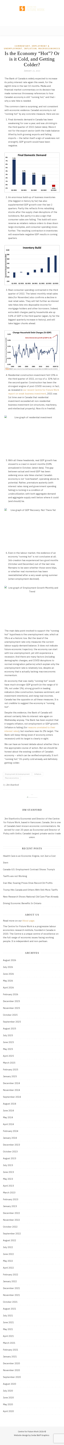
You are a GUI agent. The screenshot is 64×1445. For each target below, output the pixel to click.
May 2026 (8, 980)
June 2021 (8, 1322)
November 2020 (11, 1370)
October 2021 (10, 1301)
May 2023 (8, 1178)
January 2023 (10, 1206)
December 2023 (11, 1144)
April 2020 (8, 1411)
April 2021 (8, 1336)
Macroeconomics (49, 48)
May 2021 (8, 1329)
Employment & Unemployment (17, 774)
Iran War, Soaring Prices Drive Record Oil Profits (28, 883)
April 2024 (8, 1124)
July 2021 (8, 1315)
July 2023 (8, 1165)
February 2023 (10, 1199)
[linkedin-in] (36, 3)
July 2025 (8, 1035)
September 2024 (12, 1096)
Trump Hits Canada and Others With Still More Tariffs (30, 889)
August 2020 (9, 1383)
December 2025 (11, 1001)
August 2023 (9, 1158)
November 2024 (11, 1090)
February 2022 (10, 1274)
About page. (28, 920)
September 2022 (12, 1233)
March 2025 (9, 1062)
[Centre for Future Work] (32, 13)
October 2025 (10, 1014)
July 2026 (8, 967)
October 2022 (10, 1226)
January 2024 (10, 1137)
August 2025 (9, 1028)
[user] (40, 3)
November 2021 (11, 1295)
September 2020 (12, 1377)
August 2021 (9, 1308)
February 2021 (10, 1349)
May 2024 (8, 1117)
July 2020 (8, 1390)
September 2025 (12, 1021)
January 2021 (10, 1356)
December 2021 (11, 1288)
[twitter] (24, 3)
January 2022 (10, 1281)
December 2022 (11, 1213)
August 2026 (9, 960)
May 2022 (8, 1260)
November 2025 (11, 1008)
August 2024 (9, 1103)
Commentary (22, 46)
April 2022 (8, 1267)
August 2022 (9, 1240)
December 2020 (11, 1363)
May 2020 (8, 1404)
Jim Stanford (12, 784)
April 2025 (8, 1055)
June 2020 (8, 1397)
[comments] (28, 3)
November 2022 (11, 1219)
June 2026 (8, 973)
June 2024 (8, 1110)
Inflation (30, 48)
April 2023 (8, 1185)
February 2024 (10, 1131)
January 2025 (10, 1076)
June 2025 (8, 1042)
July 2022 (8, 1247)
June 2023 (8, 1172)
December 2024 (11, 1083)
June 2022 (8, 1254)
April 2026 (8, 987)
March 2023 (9, 1192)
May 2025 (8, 1049)
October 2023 (10, 1151)
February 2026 (10, 994)
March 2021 (9, 1342)
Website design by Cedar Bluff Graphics (31, 1435)
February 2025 (10, 1069)
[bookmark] (32, 3)
